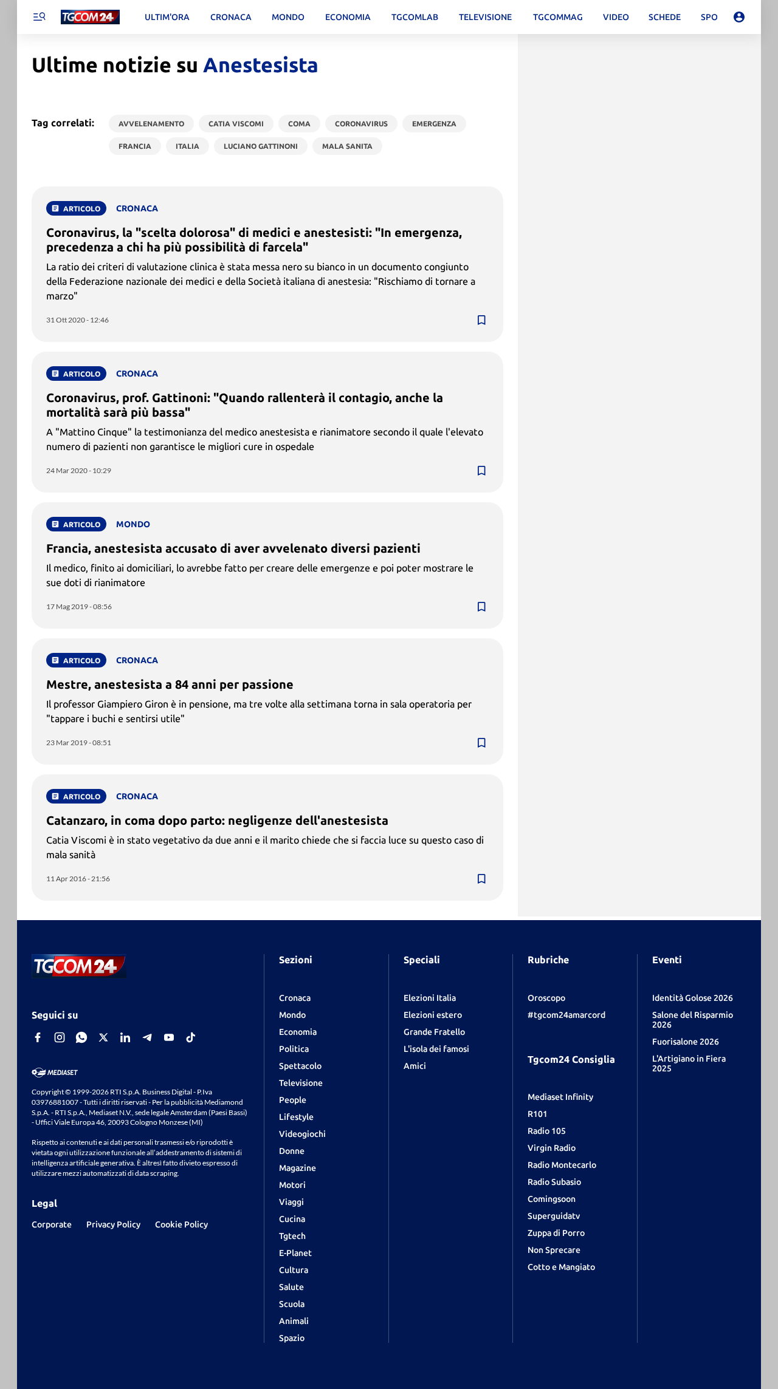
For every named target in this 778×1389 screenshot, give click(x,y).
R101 (538, 1114)
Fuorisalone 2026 (685, 1041)
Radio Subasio (554, 1182)
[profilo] (739, 17)
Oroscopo (546, 998)
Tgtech (292, 1236)
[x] (103, 1037)
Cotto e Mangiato (561, 1267)
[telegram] (147, 1037)
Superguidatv (554, 1216)
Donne (292, 1151)
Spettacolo (300, 1066)
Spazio (292, 1338)
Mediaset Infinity (560, 1097)
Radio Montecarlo (562, 1165)
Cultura (293, 1270)
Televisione (301, 1083)
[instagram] (59, 1037)
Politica (294, 1049)
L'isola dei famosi (436, 1049)
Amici (415, 1066)
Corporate (52, 1224)
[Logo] (90, 17)
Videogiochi (302, 1134)
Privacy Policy (113, 1224)
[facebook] (38, 1037)
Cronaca (295, 998)
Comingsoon (552, 1199)
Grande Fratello (434, 1032)
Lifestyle (296, 1117)
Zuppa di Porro (556, 1233)
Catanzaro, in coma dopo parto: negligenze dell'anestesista (217, 820)
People (292, 1100)
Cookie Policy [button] (181, 1224)
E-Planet (295, 1253)
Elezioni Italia (430, 998)
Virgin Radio (552, 1148)
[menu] (39, 17)
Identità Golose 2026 (692, 998)
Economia (298, 1032)
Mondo (292, 1015)
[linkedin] (125, 1037)
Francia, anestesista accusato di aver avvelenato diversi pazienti (233, 548)
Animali (294, 1321)
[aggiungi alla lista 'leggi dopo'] (481, 320)
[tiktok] (191, 1037)
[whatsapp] (81, 1037)
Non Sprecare (554, 1250)
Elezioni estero (433, 1015)
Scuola (292, 1304)
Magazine (297, 1168)
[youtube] (169, 1037)
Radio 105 (547, 1131)
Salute (291, 1287)
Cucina (292, 1219)
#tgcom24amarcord (566, 1015)
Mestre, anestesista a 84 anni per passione (170, 684)
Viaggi (291, 1202)
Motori (292, 1185)
